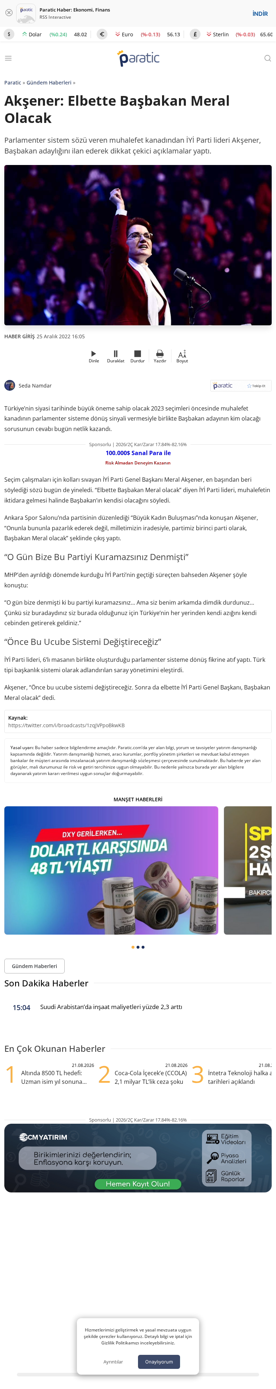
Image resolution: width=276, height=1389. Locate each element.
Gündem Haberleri (49, 82)
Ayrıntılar (113, 1361)
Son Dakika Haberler (46, 983)
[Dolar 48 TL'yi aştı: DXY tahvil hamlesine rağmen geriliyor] (111, 870)
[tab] (133, 947)
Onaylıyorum (159, 1362)
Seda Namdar (35, 385)
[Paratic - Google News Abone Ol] (241, 388)
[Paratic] (138, 59)
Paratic (12, 82)
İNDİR (260, 13)
